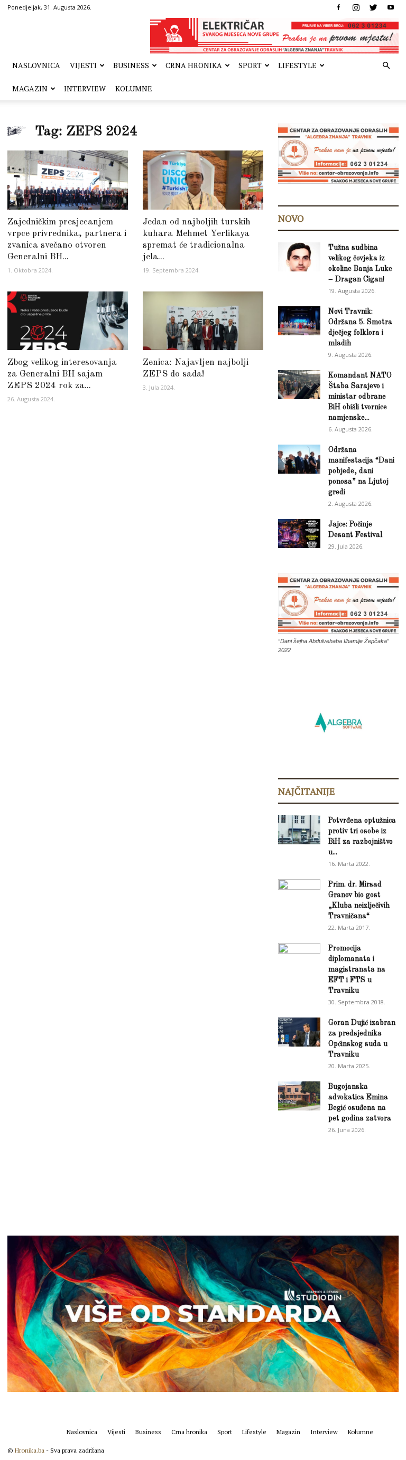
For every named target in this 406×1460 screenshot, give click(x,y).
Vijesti (83, 65)
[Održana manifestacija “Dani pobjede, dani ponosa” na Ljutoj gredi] (299, 459)
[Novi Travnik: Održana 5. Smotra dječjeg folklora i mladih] (299, 320)
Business (131, 65)
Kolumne (133, 88)
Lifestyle (297, 65)
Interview (85, 88)
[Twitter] (373, 7)
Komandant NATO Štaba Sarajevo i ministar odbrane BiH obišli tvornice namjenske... (360, 396)
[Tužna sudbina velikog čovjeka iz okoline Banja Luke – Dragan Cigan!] (299, 256)
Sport (250, 65)
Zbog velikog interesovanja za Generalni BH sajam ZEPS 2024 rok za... (62, 374)
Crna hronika (193, 65)
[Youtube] (391, 7)
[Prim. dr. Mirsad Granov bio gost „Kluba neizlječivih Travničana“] (299, 892)
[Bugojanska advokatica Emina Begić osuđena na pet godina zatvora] (299, 1095)
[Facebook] (338, 7)
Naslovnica (36, 65)
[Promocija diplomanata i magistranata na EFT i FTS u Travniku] (299, 957)
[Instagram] (356, 7)
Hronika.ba (29, 1450)
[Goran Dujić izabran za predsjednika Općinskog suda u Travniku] (299, 1032)
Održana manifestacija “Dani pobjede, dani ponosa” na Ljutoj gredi (361, 471)
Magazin (30, 88)
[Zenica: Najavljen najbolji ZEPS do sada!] (203, 321)
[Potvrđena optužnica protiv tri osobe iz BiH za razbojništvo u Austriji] (299, 829)
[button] (386, 66)
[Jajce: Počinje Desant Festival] (299, 533)
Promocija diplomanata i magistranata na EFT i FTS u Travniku (356, 969)
